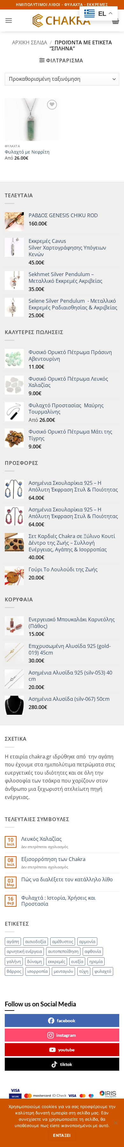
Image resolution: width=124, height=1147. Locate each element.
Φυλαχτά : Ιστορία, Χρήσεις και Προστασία (58, 901)
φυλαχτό (102, 971)
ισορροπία (37, 971)
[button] (8, 20)
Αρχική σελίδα (29, 42)
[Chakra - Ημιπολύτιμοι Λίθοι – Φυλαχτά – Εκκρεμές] (62, 20)
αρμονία (87, 941)
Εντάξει (62, 1135)
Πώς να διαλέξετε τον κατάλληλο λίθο (67, 880)
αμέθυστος (62, 941)
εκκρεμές (56, 961)
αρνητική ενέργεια (24, 951)
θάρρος (14, 971)
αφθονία (93, 951)
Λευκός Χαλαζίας (41, 839)
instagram (66, 1035)
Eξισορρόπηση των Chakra (53, 859)
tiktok (66, 1064)
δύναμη (34, 961)
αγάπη (13, 941)
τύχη (83, 971)
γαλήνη (14, 961)
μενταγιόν (63, 971)
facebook (66, 1020)
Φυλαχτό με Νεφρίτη (27, 152)
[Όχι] (115, 1124)
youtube (66, 1049)
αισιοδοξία (35, 941)
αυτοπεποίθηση (63, 951)
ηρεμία (96, 961)
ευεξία (77, 961)
